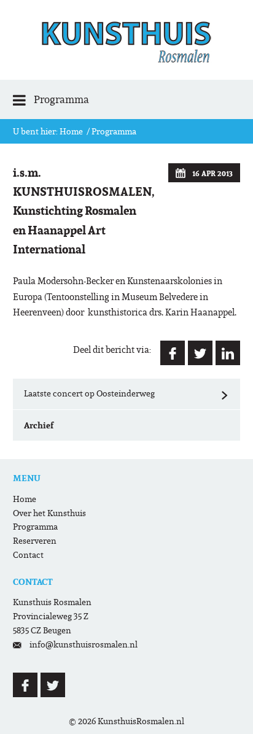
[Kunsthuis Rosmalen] (126, 40)
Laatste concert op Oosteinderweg (126, 394)
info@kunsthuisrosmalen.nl (83, 644)
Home (71, 131)
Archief (38, 425)
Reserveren (34, 541)
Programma (113, 131)
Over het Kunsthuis (49, 513)
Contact (28, 555)
